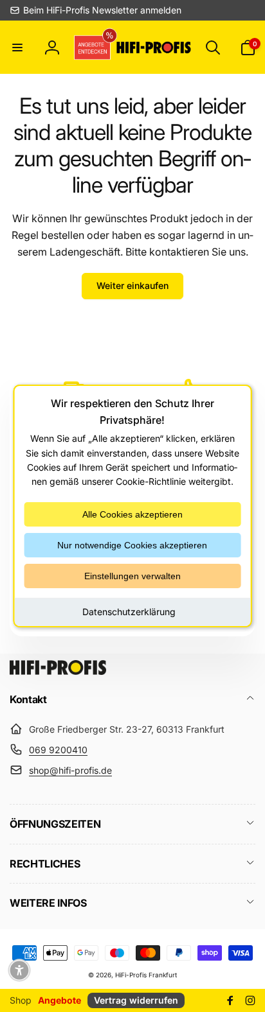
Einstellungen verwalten (132, 576)
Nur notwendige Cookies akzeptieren (132, 545)
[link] (95, 10)
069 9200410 (58, 749)
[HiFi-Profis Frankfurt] (58, 671)
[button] (17, 47)
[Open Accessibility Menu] (19, 970)
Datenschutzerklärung (129, 611)
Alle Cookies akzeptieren (132, 514)
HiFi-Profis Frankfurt (146, 975)
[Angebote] (93, 47)
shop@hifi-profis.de (70, 770)
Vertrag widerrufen (136, 1000)
